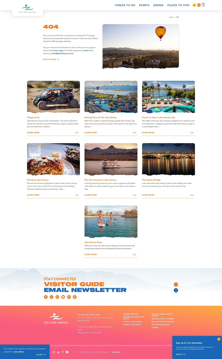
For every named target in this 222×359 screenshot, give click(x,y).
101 (194, 5)
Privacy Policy (116, 352)
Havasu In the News (131, 324)
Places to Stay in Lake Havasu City (158, 117)
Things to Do (125, 5)
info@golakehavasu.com (62, 53)
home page (58, 50)
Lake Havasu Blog (93, 242)
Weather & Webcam (160, 324)
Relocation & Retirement (163, 322)
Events (144, 5)
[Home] (27, 5)
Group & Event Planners (163, 319)
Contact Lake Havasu (132, 322)
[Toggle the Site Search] (199, 5)
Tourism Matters (130, 314)
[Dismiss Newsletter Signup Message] (219, 339)
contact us (87, 50)
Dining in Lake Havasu (37, 180)
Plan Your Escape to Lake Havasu (100, 180)
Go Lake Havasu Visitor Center (162, 315)
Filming (155, 327)
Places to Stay (178, 5)
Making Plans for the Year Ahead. (101, 117)
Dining (158, 5)
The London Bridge (151, 180)
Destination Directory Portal (133, 318)
